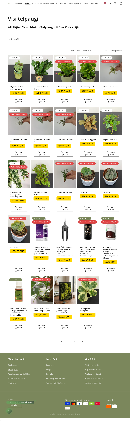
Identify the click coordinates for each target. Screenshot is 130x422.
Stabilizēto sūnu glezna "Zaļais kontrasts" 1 (63, 311)
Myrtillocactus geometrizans (16, 88)
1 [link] (47, 341)
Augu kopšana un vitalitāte (19, 374)
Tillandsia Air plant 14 (64, 193)
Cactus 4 (14, 247)
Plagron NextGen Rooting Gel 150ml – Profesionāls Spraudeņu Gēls (42, 250)
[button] (28, 3)
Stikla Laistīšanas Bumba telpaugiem (42, 310)
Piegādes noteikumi (93, 374)
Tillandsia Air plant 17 (18, 141)
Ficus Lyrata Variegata (85, 310)
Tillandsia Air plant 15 (64, 141)
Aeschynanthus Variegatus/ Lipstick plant (16, 194)
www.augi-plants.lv (61, 414)
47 (75, 341)
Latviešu (14, 405)
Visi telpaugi (13, 369)
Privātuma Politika (92, 365)
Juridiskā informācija (93, 383)
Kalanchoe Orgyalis (88, 140)
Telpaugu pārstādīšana (55, 383)
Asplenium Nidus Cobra (41, 88)
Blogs (48, 369)
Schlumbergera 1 (87, 87)
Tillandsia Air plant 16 (42, 141)
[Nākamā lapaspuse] (82, 341)
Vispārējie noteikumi (93, 369)
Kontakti (49, 374)
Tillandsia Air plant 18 (111, 88)
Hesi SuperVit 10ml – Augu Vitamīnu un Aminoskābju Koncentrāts (18, 312)
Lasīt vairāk (13, 39)
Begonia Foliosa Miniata (40, 193)
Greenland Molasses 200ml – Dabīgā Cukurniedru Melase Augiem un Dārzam (110, 252)
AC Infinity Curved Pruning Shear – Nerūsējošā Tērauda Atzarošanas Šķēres (64, 251)
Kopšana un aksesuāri (16, 378)
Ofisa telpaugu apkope (55, 378)
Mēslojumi (12, 383)
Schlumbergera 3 (63, 87)
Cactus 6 (83, 192)
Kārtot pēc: (75, 50)
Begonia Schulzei (110, 140)
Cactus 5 (106, 192)
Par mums (50, 365)
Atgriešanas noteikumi (94, 378)
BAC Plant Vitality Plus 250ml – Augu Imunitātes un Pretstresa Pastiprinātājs (87, 251)
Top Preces (12, 365)
